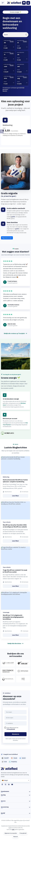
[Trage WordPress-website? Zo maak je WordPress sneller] (15, 558)
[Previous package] (2, 131)
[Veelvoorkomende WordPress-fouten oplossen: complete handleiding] (15, 467)
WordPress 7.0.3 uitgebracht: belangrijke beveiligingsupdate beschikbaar (13, 619)
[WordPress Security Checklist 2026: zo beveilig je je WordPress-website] (15, 513)
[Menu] (3, 3)
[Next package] (29, 131)
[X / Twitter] (5, 786)
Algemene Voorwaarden (11, 835)
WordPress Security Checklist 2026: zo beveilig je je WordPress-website (15, 528)
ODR (13, 831)
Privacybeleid (11, 731)
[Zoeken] (26, 34)
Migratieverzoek (7, 238)
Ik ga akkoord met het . (12, 730)
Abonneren (15, 736)
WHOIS (5, 91)
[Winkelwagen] (24, 3)
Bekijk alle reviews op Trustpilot (14, 335)
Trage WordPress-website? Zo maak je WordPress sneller (15, 573)
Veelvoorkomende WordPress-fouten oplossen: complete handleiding (15, 483)
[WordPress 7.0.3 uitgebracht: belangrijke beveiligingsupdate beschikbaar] (15, 603)
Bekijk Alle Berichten (14, 645)
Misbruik (15, 838)
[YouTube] (12, 786)
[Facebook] (2, 786)
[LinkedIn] (9, 786)
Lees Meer (15, 498)
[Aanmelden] (28, 3)
